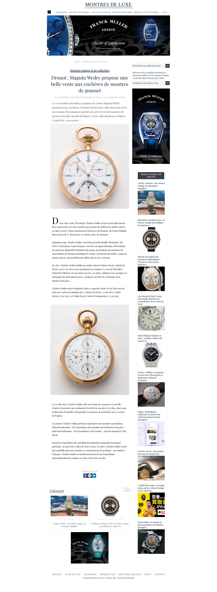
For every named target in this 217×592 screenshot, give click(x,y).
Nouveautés (61, 12)
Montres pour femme (122, 12)
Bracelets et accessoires (146, 12)
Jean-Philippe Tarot (65, 97)
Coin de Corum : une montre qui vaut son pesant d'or (151, 452)
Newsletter (108, 574)
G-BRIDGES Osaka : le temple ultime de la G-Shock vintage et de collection (151, 488)
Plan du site (73, 574)
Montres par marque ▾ (79, 12)
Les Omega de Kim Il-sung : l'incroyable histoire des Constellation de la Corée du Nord (151, 300)
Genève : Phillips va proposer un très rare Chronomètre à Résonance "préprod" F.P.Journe (151, 376)
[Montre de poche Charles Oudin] (89, 305)
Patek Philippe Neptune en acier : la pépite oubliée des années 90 (150, 338)
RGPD (148, 574)
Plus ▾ (164, 12)
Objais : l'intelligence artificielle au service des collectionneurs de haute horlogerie (149, 415)
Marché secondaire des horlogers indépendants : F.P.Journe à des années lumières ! (149, 260)
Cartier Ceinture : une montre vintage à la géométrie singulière (69, 524)
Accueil (77, 62)
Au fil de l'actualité (101, 12)
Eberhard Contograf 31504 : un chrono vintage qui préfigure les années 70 (110, 524)
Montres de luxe (108, 4)
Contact (159, 574)
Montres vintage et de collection (95, 62)
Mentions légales (130, 574)
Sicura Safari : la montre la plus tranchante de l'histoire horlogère (150, 525)
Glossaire (90, 574)
